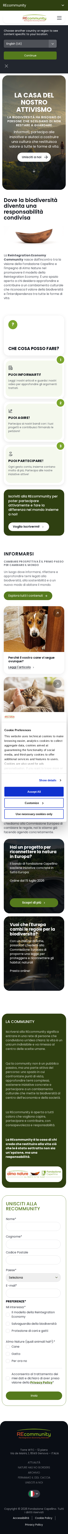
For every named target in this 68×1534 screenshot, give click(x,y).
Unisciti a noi (34, 1482)
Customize (32, 803)
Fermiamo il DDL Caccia (34, 1477)
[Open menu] (59, 18)
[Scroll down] (34, 171)
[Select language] (34, 1494)
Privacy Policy (41, 1382)
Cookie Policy (43, 1518)
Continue (30, 55)
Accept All (34, 791)
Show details (47, 780)
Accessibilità (21, 1518)
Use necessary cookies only (34, 814)
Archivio (34, 1472)
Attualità (34, 1462)
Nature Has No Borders (34, 1467)
